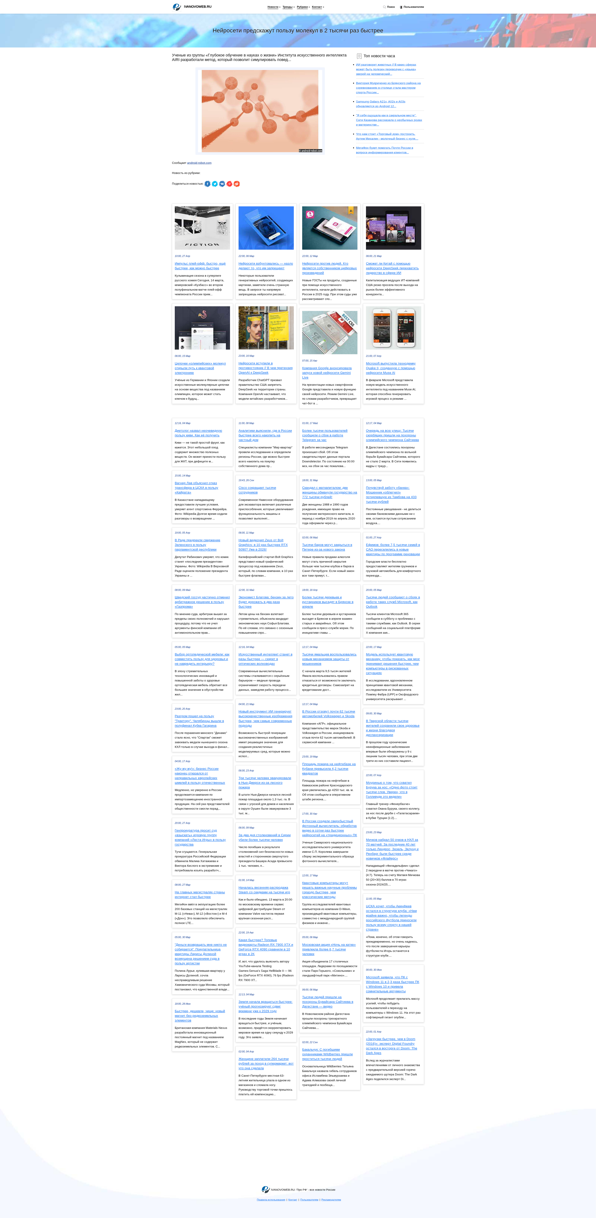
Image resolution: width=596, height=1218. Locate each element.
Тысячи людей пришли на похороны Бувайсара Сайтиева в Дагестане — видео (327, 1001)
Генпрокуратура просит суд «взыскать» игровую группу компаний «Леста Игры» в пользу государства (200, 837)
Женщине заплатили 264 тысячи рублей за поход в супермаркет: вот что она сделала (266, 1063)
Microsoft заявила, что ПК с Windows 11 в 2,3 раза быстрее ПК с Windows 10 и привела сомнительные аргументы (392, 984)
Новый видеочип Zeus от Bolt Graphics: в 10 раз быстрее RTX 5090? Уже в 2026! (263, 544)
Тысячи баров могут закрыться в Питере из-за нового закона (327, 547)
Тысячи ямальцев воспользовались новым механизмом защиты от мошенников (329, 658)
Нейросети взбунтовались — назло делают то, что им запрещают (266, 266)
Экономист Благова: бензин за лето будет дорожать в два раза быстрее (266, 601)
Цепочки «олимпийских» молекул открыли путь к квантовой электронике (200, 368)
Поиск (390, 6)
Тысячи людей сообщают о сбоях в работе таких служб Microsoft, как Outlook (393, 601)
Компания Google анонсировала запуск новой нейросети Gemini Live (327, 372)
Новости (273, 6)
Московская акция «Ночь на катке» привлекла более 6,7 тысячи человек (329, 949)
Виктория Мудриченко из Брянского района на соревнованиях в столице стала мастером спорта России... (388, 87)
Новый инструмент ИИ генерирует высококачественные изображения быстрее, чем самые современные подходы (265, 718)
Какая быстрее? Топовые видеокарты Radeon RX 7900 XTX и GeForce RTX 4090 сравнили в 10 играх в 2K (266, 947)
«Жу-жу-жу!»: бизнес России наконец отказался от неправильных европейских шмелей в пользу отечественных (200, 775)
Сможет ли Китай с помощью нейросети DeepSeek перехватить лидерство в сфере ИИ (392, 268)
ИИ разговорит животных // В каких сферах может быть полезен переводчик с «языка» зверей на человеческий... (386, 69)
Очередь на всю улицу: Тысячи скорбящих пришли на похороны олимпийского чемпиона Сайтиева (392, 435)
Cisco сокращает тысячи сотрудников (257, 490)
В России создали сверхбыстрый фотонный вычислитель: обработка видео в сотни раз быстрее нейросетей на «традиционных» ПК (329, 828)
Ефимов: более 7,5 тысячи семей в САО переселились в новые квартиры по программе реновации (393, 549)
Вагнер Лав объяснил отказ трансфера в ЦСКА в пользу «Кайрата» (196, 487)
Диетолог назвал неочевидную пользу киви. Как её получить (198, 433)
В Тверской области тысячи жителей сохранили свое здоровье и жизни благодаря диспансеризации (393, 728)
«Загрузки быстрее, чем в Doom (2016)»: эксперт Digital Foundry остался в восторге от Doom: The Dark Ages (391, 1046)
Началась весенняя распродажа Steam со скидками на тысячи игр (264, 890)
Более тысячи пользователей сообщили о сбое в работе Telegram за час (325, 435)
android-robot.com (199, 162)
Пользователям (413, 6)
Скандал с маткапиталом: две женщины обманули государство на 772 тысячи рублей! (329, 492)
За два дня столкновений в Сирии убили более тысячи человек (265, 837)
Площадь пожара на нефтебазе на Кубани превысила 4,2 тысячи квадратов (329, 768)
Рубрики (302, 6)
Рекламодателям (331, 1199)
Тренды (288, 6)
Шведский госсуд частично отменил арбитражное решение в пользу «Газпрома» (202, 601)
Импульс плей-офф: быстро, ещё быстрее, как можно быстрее (200, 266)
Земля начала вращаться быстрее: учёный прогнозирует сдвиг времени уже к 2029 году (266, 1006)
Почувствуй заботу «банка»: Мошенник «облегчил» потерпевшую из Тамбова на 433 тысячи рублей (391, 494)
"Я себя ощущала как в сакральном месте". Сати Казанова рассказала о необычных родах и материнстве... (389, 120)
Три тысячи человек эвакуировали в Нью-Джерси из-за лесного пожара (265, 782)
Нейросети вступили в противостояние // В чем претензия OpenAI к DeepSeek (266, 367)
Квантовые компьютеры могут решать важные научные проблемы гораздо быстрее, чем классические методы (329, 890)
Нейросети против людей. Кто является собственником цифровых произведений (329, 268)
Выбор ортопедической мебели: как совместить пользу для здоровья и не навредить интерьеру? (202, 658)
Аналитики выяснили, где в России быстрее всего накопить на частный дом (265, 435)
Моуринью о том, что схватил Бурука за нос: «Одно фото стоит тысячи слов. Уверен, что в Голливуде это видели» (392, 789)
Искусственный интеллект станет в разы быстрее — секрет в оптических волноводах (265, 658)
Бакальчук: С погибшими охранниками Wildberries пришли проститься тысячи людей (327, 1054)
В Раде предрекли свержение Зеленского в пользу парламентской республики (197, 544)
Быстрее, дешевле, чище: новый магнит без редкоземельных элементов (200, 1015)
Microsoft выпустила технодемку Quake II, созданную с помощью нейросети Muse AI (391, 368)
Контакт (317, 6)
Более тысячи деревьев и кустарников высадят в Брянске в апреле (327, 601)
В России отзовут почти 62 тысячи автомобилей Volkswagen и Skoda (328, 714)
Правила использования (271, 1199)
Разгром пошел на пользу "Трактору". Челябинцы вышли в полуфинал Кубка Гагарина (199, 720)
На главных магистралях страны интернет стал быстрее (200, 894)
